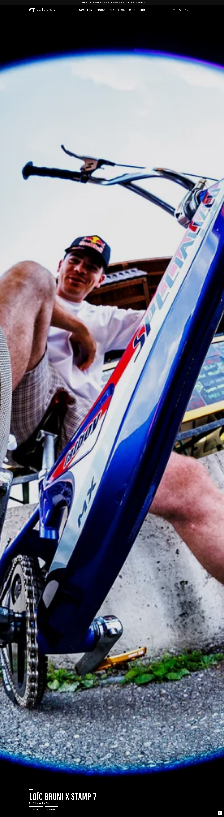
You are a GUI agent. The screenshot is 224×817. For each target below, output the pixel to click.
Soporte (132, 10)
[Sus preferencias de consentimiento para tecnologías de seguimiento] (220, 813)
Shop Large (51, 809)
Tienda (89, 10)
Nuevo (81, 10)
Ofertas (142, 10)
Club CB (142, 2)
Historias (122, 10)
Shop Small (36, 809)
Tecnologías (100, 10)
